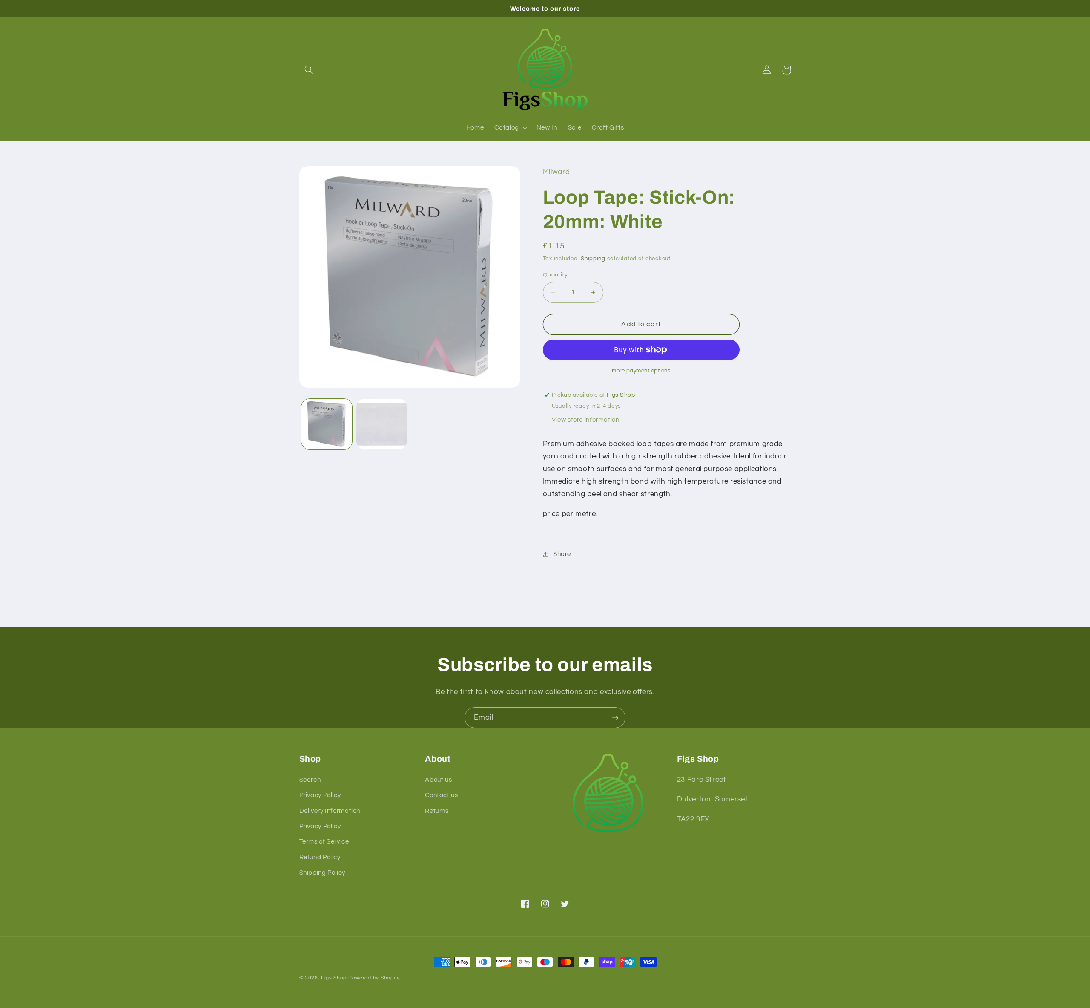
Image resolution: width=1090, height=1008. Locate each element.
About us (438, 780)
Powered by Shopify (374, 978)
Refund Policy (320, 857)
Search (310, 780)
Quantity (555, 275)
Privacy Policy (320, 795)
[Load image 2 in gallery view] (381, 424)
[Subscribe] (615, 717)
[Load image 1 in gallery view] (326, 424)
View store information (586, 420)
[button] (309, 70)
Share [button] (562, 554)
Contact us (441, 795)
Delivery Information (330, 811)
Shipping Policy (322, 873)
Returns (436, 811)
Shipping (593, 259)
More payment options (641, 371)
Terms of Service (324, 841)
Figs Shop (334, 978)
